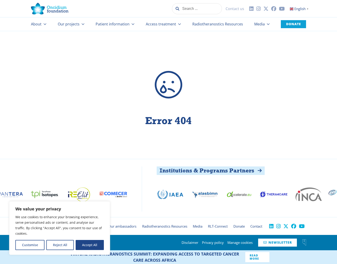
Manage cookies (240, 242)
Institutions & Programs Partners (199, 170)
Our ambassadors (122, 226)
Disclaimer (190, 242)
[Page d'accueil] (50, 8)
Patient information (113, 24)
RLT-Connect (218, 226)
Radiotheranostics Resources (217, 24)
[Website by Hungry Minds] (304, 242)
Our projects (69, 24)
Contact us (235, 8)
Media (259, 24)
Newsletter (277, 242)
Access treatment (161, 24)
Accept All (89, 245)
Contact (256, 226)
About (36, 24)
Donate (293, 24)
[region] (59, 228)
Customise (30, 245)
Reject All (60, 245)
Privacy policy (213, 242)
